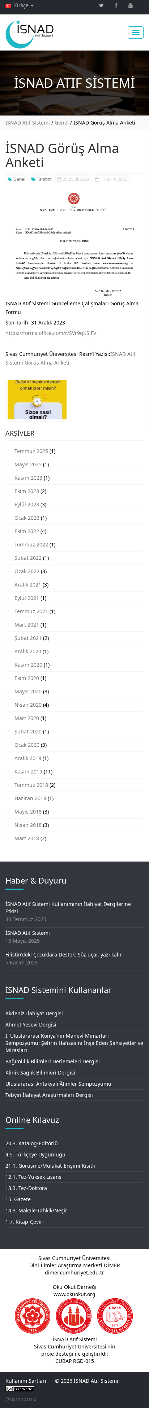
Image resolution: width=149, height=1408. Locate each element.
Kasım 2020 (28, 664)
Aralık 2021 (27, 584)
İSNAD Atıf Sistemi (27, 932)
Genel (18, 179)
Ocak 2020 (26, 744)
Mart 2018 (26, 838)
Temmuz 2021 (31, 611)
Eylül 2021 (26, 597)
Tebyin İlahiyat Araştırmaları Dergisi (49, 1094)
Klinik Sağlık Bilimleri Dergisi (40, 1072)
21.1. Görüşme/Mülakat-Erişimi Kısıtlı (50, 1165)
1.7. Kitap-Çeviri (24, 1221)
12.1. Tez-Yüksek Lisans (33, 1176)
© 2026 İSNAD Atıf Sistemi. (87, 1380)
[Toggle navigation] (136, 32)
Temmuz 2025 (31, 451)
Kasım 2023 (28, 477)
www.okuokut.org (74, 1294)
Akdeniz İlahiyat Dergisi (34, 1013)
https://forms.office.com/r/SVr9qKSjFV (50, 333)
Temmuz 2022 (31, 544)
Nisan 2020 (28, 704)
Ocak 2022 (26, 571)
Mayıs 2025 (28, 464)
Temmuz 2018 (31, 784)
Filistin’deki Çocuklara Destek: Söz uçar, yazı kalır (63, 954)
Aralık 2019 (27, 758)
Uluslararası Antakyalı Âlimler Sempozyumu (58, 1083)
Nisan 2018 (28, 824)
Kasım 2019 (28, 771)
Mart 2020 (26, 718)
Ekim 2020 (26, 678)
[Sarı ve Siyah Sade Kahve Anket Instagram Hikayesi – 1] (37, 402)
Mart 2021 (26, 624)
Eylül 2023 (26, 504)
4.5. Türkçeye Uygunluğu (35, 1154)
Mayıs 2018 (28, 811)
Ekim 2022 (26, 531)
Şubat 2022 (28, 557)
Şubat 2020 (28, 731)
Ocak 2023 (26, 517)
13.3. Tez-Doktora (26, 1188)
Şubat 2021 (28, 638)
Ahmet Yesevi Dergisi (30, 1024)
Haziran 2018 (30, 798)
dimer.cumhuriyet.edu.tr (74, 1272)
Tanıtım (44, 179)
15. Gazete (18, 1199)
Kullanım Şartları (25, 1380)
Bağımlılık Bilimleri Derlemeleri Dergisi (52, 1061)
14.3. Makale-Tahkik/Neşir (36, 1210)
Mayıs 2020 (28, 691)
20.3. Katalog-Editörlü (31, 1143)
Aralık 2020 (27, 651)
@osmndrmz (20, 1398)
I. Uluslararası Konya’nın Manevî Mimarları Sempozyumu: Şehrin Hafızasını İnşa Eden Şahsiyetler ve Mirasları (74, 1043)
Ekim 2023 (26, 491)
